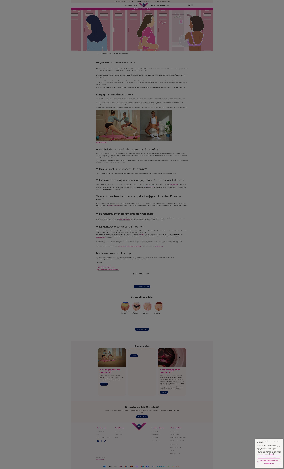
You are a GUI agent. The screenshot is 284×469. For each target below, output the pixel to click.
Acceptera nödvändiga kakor (269, 460)
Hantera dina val (269, 463)
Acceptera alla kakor (269, 457)
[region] (269, 453)
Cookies (271, 454)
